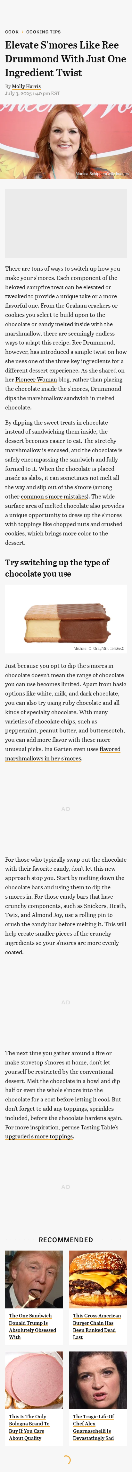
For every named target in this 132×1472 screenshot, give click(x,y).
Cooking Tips (43, 32)
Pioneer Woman (36, 379)
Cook (12, 32)
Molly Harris (26, 86)
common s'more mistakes (54, 496)
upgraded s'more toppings (39, 1136)
